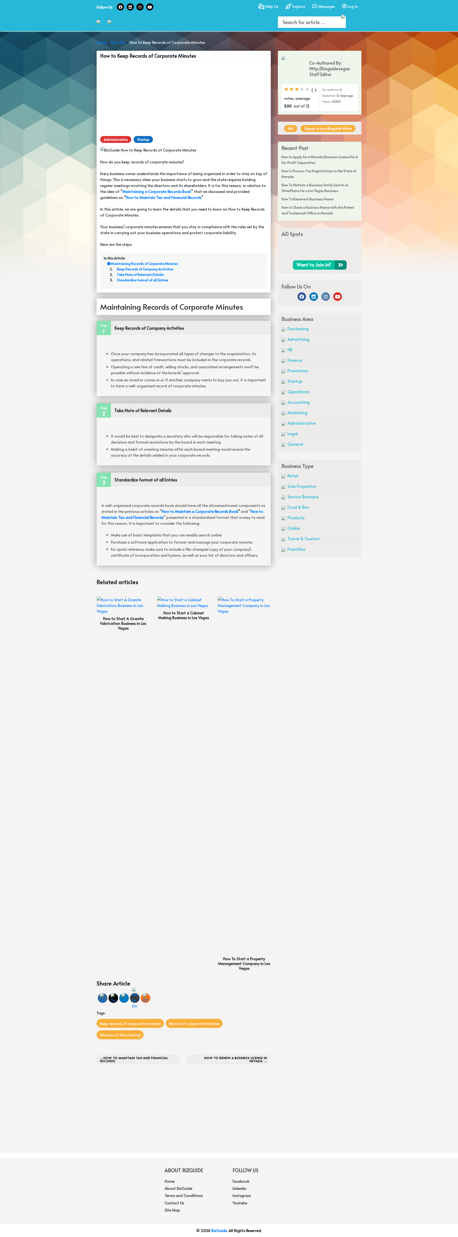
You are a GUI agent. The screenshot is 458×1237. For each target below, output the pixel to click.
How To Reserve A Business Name (307, 199)
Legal (292, 433)
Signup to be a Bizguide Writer (328, 128)
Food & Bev (297, 507)
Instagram (242, 1195)
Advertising (297, 339)
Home (170, 1181)
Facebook (241, 1181)
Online (293, 528)
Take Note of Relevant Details (140, 274)
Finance (294, 360)
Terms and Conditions (184, 1195)
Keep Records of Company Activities (145, 269)
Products (295, 517)
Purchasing (297, 329)
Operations (298, 391)
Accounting (298, 402)
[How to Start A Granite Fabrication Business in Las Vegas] (123, 604)
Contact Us (174, 1202)
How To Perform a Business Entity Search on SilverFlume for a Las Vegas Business (315, 188)
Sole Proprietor (301, 486)
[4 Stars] (302, 89)
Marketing (296, 412)
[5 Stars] (307, 89)
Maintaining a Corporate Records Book (156, 191)
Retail (292, 476)
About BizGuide (178, 1188)
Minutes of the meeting (120, 1034)
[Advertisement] (183, 98)
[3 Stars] (296, 89)
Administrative (116, 139)
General (294, 444)
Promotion (297, 371)
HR (289, 350)
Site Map (172, 1209)
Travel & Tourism (303, 538)
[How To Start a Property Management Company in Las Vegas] (244, 774)
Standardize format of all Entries (142, 280)
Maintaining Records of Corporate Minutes (144, 263)
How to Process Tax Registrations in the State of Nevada (318, 174)
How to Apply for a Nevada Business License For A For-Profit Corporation (319, 160)
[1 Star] (286, 89)
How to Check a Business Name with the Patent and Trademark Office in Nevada (317, 210)
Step (103, 325)
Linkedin (239, 1188)
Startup (143, 139)
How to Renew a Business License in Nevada (235, 1059)
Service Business (302, 497)
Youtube (240, 1202)
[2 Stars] (291, 89)
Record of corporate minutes (194, 1023)
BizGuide (219, 1230)
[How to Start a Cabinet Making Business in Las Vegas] (183, 601)
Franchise (295, 549)
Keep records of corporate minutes (130, 1023)
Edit (291, 128)
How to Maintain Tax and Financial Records (134, 1059)
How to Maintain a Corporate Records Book (200, 511)
